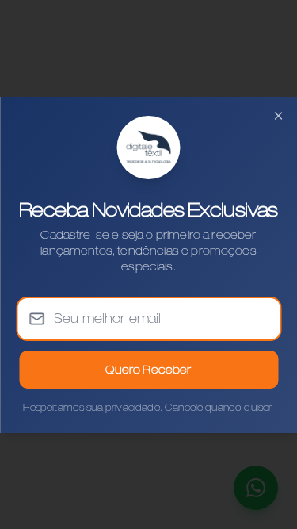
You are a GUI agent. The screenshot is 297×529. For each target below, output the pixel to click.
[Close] (278, 115)
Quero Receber (148, 369)
